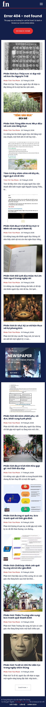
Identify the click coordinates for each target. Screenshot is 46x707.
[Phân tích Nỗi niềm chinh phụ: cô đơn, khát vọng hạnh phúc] (23, 398)
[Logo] (5, 4)
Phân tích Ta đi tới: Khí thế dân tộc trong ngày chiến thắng (22, 666)
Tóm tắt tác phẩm (11, 180)
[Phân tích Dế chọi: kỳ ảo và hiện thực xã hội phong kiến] (23, 308)
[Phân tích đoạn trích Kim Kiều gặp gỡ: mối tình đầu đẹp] (23, 448)
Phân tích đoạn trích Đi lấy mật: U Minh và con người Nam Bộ (21, 227)
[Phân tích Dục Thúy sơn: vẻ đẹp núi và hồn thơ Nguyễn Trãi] (23, 56)
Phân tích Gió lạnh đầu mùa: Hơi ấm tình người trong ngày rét (23, 277)
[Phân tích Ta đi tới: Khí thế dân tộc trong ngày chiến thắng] (23, 647)
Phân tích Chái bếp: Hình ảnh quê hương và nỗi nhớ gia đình (22, 567)
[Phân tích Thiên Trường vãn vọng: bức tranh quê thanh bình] (23, 598)
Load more (22, 687)
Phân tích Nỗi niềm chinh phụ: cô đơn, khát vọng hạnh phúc (21, 417)
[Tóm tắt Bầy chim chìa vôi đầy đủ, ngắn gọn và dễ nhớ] (23, 156)
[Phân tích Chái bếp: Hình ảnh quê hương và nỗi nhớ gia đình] (23, 548)
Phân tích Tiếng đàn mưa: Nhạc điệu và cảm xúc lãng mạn (23, 125)
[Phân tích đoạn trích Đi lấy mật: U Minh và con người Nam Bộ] (23, 208)
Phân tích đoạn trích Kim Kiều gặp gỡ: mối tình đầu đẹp (22, 467)
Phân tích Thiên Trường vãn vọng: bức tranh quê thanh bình (22, 616)
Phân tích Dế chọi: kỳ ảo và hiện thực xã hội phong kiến (23, 327)
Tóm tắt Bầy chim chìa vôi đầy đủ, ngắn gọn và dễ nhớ (21, 174)
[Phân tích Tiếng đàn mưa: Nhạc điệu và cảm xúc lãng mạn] (23, 106)
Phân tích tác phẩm (12, 81)
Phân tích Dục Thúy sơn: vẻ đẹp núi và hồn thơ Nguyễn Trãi (22, 75)
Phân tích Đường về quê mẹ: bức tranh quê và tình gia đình (21, 517)
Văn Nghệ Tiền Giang (22, 702)
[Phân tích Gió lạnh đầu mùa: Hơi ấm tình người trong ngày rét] (23, 258)
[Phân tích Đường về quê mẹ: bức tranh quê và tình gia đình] (23, 498)
